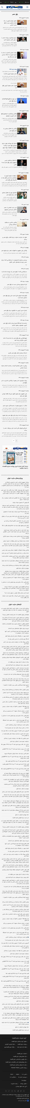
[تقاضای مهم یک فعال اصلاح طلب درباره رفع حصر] (22, 195)
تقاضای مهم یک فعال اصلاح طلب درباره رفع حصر (9, 194)
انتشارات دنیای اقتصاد (22, 1053)
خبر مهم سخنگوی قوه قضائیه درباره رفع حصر (9, 100)
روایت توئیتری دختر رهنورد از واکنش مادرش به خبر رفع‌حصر (14, 382)
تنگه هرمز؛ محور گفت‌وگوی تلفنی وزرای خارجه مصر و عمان (15, 792)
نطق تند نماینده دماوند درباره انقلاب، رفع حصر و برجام (14, 238)
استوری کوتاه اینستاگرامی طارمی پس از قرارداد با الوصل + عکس (16, 686)
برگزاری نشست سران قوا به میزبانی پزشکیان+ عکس (17, 725)
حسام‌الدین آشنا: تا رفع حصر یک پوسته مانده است (14, 272)
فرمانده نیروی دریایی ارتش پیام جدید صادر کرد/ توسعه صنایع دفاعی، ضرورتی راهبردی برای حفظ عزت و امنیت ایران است (15, 545)
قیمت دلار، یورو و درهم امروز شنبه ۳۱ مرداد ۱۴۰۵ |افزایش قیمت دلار (15, 749)
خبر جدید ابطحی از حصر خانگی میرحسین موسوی (10, 209)
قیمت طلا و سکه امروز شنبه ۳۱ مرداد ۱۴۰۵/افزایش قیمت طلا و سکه (15, 769)
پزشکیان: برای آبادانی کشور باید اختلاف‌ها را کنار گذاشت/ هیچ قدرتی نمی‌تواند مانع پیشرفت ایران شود (16, 780)
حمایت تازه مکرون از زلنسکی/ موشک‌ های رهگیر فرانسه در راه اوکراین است (15, 734)
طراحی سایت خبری (23, 1100)
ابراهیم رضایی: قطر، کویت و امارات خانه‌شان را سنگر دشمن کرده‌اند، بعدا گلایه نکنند (15, 702)
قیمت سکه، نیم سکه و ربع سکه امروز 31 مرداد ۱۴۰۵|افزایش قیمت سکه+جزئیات (15, 969)
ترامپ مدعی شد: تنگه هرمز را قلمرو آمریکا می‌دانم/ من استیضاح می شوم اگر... (16, 521)
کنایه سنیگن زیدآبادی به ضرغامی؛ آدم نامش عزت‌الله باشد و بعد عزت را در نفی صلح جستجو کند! (16, 698)
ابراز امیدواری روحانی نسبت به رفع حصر (17, 284)
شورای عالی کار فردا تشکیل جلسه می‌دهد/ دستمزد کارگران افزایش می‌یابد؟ (16, 537)
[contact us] (9, 1091)
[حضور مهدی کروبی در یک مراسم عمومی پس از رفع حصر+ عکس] (22, 22)
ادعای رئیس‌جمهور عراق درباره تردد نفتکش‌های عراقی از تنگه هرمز (15, 526)
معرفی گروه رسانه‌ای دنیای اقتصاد (19, 1041)
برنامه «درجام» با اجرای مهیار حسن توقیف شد (18, 662)
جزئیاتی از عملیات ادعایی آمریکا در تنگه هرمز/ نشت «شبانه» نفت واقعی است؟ (15, 596)
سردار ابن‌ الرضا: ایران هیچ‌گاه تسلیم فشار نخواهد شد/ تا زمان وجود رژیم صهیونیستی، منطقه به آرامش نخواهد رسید (15, 801)
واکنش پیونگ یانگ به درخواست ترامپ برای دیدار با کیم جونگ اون (16, 642)
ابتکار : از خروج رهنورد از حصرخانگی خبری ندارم (15, 406)
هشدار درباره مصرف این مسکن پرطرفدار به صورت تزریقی (16, 541)
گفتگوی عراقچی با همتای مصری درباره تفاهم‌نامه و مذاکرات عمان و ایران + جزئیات (15, 624)
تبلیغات (17, 1074)
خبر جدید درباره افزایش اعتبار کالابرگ (20, 818)
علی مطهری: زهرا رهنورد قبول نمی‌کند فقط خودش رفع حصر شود (14, 395)
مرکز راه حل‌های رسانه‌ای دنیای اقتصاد (18, 1065)
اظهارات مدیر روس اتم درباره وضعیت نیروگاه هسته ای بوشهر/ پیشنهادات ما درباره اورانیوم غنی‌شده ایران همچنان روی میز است (16, 775)
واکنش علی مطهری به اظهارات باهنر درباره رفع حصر (14, 251)
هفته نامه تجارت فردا (22, 1047)
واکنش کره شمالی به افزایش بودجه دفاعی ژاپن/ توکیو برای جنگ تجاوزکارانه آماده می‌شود (15, 806)
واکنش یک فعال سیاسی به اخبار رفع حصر (10, 130)
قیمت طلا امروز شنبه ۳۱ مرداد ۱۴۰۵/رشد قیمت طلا (17, 761)
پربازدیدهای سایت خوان (15, 478)
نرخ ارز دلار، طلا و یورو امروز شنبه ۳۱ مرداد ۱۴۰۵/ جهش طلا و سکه (15, 745)
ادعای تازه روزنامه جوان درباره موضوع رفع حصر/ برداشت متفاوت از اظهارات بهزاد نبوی (9, 146)
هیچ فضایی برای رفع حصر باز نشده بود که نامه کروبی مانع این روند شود (15, 339)
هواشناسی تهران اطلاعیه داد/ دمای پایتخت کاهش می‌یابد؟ (15, 615)
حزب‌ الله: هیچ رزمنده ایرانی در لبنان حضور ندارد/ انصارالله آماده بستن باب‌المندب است (16, 721)
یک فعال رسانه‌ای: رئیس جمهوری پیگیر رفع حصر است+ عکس (9, 163)
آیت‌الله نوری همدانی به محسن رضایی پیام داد (18, 639)
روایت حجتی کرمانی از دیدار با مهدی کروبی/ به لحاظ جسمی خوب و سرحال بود (9, 55)
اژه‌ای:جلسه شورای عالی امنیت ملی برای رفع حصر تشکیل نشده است (15, 297)
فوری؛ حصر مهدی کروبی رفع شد (9, 87)
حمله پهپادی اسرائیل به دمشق (22, 815)
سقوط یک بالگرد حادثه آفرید (22, 568)
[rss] (15, 1091)
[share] (12, 1091)
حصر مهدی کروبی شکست (10, 74)
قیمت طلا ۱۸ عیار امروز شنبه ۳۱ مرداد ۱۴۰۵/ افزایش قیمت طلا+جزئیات (15, 765)
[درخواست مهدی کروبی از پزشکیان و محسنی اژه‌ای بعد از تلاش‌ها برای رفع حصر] (22, 177)
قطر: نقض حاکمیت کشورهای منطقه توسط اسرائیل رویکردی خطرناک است (15, 658)
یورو (12, 2)
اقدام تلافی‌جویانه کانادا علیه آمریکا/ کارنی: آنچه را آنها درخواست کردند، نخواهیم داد (17, 632)
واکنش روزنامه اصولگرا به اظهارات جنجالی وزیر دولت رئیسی (15, 550)
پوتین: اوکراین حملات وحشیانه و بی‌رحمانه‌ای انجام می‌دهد (15, 565)
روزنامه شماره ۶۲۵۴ (13, 69)
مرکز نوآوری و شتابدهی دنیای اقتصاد (18, 1059)
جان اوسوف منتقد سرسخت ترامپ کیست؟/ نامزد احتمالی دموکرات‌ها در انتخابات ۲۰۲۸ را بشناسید (16, 693)
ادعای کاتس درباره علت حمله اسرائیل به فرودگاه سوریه (16, 753)
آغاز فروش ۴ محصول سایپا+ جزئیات (21, 502)
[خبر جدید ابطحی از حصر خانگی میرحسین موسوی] (22, 210)
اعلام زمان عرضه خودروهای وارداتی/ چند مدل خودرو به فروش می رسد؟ (16, 675)
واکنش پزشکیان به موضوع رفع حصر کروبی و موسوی (9, 115)
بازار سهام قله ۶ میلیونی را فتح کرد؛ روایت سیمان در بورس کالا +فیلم (15, 707)
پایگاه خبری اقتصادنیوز (9, 1047)
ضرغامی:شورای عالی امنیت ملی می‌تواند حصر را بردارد (15, 429)
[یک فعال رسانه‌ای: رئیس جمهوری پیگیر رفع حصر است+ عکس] (22, 162)
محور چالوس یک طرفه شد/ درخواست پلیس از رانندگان (16, 738)
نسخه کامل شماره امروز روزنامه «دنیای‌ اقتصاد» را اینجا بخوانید (15, 467)
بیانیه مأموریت (14, 1084)
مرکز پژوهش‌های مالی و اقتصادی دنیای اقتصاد (16, 1062)
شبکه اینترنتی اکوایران (10, 1044)
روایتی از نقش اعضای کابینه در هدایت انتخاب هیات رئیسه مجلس (14, 367)
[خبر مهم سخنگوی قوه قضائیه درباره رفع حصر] (22, 101)
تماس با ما (24, 1074)
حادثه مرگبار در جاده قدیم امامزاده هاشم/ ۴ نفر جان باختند (15, 553)
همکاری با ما (13, 1077)
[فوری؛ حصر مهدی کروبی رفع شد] (22, 85)
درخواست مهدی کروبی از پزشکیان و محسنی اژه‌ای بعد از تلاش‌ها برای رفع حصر (9, 178)
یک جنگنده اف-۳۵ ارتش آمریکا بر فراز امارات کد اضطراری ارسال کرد (16, 512)
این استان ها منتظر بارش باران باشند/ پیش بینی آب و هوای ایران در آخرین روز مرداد (15, 517)
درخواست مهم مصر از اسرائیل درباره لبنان (19, 741)
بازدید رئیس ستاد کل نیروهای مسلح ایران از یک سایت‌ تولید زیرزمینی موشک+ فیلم (15, 561)
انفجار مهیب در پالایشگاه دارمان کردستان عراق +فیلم (17, 636)
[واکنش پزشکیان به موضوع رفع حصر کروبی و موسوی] (22, 116)
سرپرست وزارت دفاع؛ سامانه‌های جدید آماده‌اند (18, 628)
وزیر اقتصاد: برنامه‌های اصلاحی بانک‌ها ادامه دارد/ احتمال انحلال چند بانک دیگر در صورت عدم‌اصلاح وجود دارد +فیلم (15, 653)
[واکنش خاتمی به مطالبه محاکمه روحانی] (22, 224)
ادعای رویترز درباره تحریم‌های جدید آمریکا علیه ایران (17, 665)
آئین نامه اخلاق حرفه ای (21, 1086)
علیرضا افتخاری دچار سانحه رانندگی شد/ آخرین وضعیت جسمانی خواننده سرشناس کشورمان (16, 785)
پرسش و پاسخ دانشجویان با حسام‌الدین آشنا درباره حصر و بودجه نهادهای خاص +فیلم (14, 261)
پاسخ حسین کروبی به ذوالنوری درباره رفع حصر (15, 310)
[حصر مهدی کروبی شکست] (22, 72)
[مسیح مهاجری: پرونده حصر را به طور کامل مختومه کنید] (22, 39)
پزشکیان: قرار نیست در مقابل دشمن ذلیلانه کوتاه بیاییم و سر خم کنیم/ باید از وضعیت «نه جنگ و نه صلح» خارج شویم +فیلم (15, 610)
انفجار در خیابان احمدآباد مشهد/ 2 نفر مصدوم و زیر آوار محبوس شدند (16, 924)
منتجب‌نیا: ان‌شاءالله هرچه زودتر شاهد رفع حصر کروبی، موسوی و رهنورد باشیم (15, 324)
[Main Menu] (27, 7)
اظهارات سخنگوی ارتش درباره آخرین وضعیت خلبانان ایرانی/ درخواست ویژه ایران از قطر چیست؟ (15, 557)
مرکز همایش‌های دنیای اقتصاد (20, 1056)
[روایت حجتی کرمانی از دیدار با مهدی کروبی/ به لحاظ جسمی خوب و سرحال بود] (22, 55)
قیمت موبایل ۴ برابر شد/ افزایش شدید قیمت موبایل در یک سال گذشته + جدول (15, 498)
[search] (2, 7)
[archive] (6, 1091)
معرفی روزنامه (23, 1084)
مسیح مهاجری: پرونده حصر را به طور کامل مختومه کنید (9, 39)
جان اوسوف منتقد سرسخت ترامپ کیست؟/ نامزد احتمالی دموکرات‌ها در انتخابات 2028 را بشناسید (16, 905)
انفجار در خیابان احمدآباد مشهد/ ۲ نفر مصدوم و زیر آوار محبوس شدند (16, 578)
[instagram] (24, 1091)
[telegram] (18, 1091)
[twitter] (21, 1091)
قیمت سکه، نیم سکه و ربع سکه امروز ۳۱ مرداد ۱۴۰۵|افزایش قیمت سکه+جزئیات (15, 757)
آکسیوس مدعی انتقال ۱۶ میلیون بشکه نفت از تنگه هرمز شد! (15, 731)
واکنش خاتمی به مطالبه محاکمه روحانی (11, 224)
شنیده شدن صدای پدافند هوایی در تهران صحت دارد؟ (16, 593)
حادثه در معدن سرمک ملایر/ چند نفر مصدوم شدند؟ (17, 728)
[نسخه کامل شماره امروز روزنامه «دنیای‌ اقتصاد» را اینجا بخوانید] (15, 455)
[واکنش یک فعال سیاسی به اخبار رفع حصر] (22, 131)
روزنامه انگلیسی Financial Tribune (19, 1068)
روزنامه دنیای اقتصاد (22, 1044)
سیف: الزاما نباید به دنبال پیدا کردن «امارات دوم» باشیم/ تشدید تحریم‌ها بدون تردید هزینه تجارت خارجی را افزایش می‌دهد (16, 531)
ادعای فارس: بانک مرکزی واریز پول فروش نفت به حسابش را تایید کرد (15, 583)
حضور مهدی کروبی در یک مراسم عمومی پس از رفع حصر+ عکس (10, 23)
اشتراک (11, 1074)
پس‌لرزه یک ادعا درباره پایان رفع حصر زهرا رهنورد (14, 415)
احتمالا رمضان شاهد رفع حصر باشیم (17, 353)
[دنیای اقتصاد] (14, 7)
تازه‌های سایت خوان (15, 604)
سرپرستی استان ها (22, 1077)
